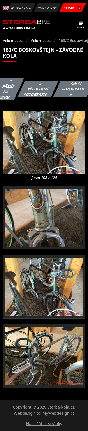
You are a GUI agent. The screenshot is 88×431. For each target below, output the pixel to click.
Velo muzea (13, 40)
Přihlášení (47, 8)
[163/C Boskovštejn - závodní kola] (44, 142)
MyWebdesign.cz (58, 413)
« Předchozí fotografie (36, 89)
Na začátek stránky (44, 423)
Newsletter (21, 8)
